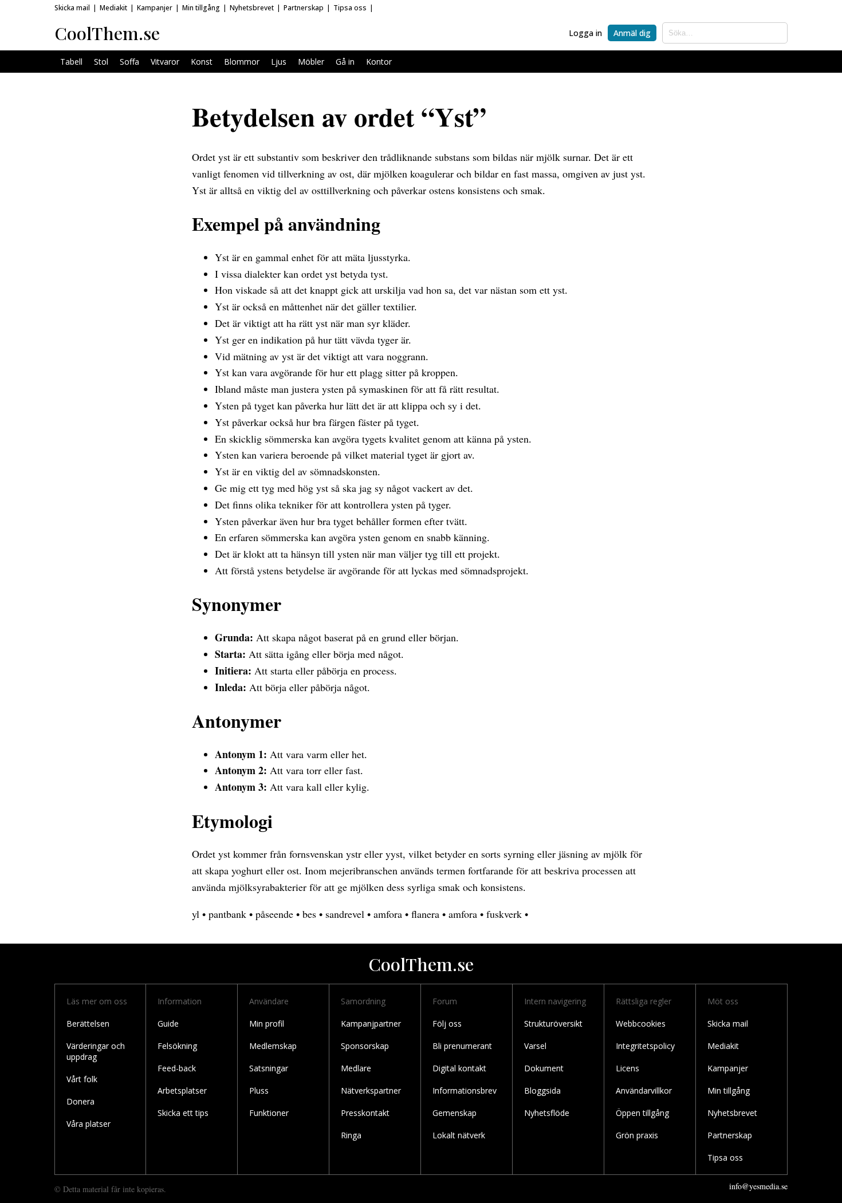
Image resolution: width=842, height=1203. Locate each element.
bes (309, 914)
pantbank (227, 914)
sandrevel (344, 914)
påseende (274, 914)
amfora (387, 914)
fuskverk (504, 914)
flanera (425, 914)
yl (195, 914)
